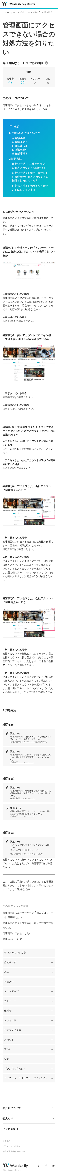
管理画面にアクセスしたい (22, 762)
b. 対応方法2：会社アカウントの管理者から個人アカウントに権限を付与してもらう (30, 176)
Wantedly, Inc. (9, 12)
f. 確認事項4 (19, 150)
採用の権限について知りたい (22, 798)
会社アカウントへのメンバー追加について (28, 742)
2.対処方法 (15, 159)
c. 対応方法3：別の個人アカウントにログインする (30, 187)
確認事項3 (8, 397)
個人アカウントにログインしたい (24, 850)
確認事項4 (8, 408)
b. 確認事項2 (19, 142)
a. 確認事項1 (19, 138)
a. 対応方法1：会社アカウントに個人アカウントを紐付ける (29, 166)
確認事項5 (8, 468)
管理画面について (12, 939)
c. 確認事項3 (19, 146)
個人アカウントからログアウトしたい (26, 854)
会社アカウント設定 (29, 12)
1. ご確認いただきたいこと (24, 133)
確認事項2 (8, 321)
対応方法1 (15, 309)
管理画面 (46, 12)
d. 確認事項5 (19, 153)
